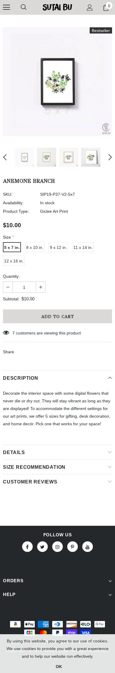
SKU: (7, 194)
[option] (57, 81)
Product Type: (16, 211)
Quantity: (11, 276)
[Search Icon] (24, 7)
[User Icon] (90, 7)
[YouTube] (87, 546)
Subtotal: (11, 299)
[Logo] (57, 7)
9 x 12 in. (58, 247)
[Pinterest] (72, 546)
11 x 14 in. (83, 247)
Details (14, 452)
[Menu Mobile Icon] (6, 7)
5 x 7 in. (12, 247)
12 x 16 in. (14, 261)
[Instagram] (57, 546)
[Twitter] (42, 546)
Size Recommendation (34, 467)
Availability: (13, 202)
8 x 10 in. (34, 247)
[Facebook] (27, 546)
